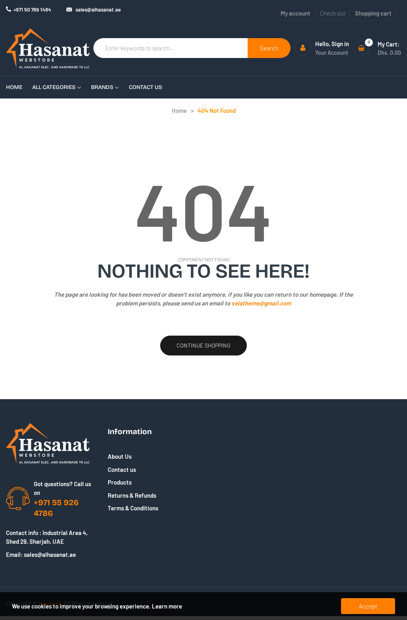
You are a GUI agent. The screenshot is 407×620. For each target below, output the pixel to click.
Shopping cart (373, 13)
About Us (120, 456)
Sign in (340, 43)
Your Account (331, 52)
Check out (332, 13)
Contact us (122, 469)
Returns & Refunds (132, 495)
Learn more (167, 606)
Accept (368, 606)
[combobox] (170, 48)
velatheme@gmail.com (261, 303)
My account (295, 13)
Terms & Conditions (133, 508)
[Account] (303, 47)
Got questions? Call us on (62, 488)
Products (120, 482)
